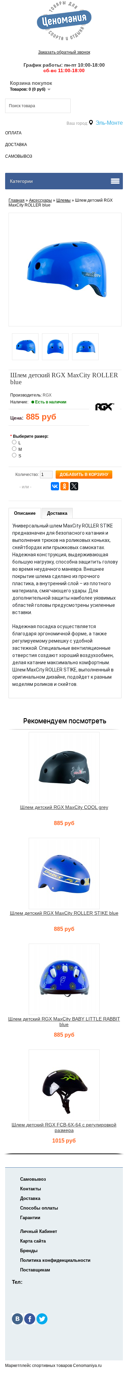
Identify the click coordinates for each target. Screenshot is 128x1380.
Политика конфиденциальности (55, 1260)
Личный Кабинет (38, 1231)
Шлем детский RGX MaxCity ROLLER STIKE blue (64, 913)
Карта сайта (33, 1241)
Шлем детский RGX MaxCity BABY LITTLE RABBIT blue (64, 1021)
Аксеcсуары (40, 200)
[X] (74, 486)
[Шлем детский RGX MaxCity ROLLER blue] (25, 347)
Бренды (29, 1250)
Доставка (16, 144)
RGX (47, 395)
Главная (17, 200)
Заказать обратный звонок (64, 52)
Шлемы (63, 200)
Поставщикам (35, 1269)
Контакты (30, 1188)
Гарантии (30, 1217)
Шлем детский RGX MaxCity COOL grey (64, 807)
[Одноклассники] (64, 486)
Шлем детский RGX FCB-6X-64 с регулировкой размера (64, 1127)
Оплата (13, 133)
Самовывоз (18, 156)
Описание (24, 513)
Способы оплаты (39, 1208)
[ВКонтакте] (55, 486)
